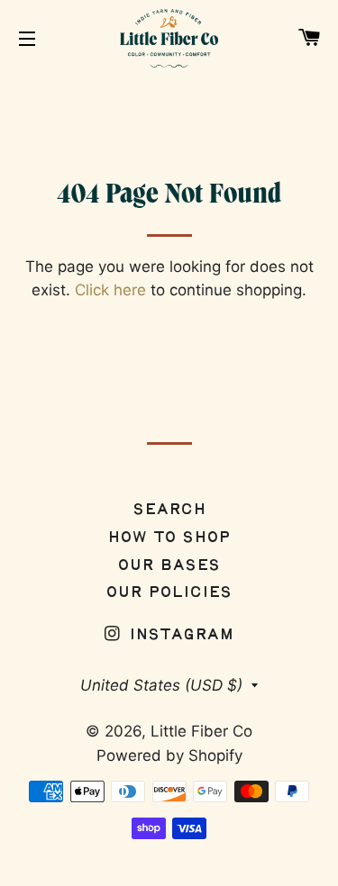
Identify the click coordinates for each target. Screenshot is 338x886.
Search (169, 510)
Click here (110, 290)
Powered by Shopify (169, 755)
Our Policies (169, 593)
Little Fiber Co (201, 731)
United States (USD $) (161, 685)
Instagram (178, 635)
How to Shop (169, 538)
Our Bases (169, 566)
